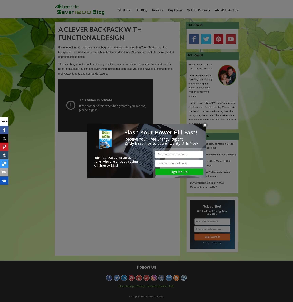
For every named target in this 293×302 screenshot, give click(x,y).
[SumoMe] (4, 180)
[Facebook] (4, 130)
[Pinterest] (4, 147)
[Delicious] (4, 163)
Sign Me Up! (179, 172)
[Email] (4, 172)
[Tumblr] (4, 155)
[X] (4, 138)
